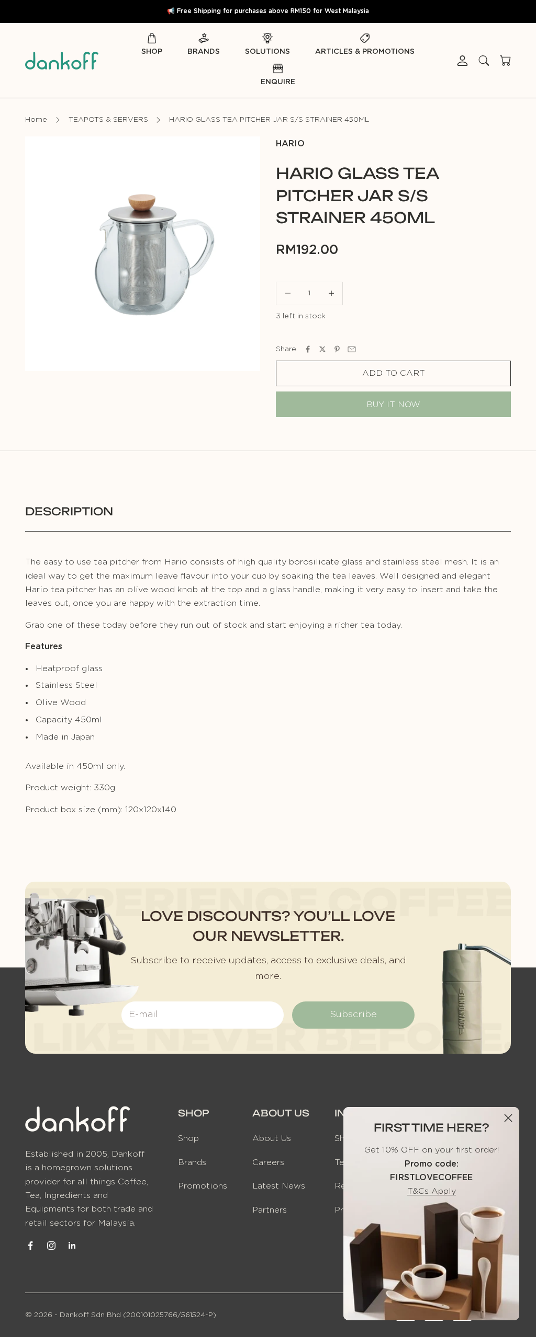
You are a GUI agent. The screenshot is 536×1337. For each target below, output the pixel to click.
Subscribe (353, 1014)
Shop (151, 51)
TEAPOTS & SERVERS (108, 119)
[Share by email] (352, 349)
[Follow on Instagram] (51, 1245)
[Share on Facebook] (308, 349)
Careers (268, 1162)
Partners (269, 1210)
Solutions (267, 51)
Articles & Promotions (365, 51)
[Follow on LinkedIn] (72, 1245)
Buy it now (393, 404)
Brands (203, 51)
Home (36, 119)
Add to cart (393, 373)
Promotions (202, 1186)
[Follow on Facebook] (30, 1245)
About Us (271, 1138)
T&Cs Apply (431, 1191)
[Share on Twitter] (322, 349)
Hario (290, 144)
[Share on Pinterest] (337, 349)
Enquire (278, 82)
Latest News (278, 1186)
